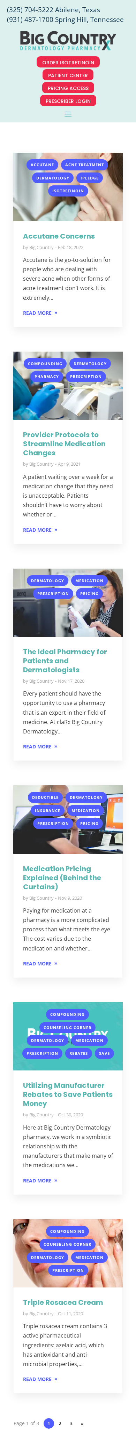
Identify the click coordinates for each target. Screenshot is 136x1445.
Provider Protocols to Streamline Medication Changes (64, 444)
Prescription (86, 376)
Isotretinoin (68, 190)
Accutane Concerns (59, 236)
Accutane (42, 164)
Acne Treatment (84, 164)
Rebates (78, 1053)
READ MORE (37, 313)
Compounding (45, 363)
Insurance (47, 810)
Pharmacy (47, 376)
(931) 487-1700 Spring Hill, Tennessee (65, 19)
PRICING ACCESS (68, 88)
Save (104, 1053)
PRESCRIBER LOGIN (68, 101)
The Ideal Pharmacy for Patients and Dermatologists (65, 661)
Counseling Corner (67, 1027)
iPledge (90, 177)
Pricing (89, 593)
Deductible (45, 797)
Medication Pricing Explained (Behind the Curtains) (62, 878)
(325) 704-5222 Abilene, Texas (53, 9)
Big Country (41, 247)
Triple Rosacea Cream (63, 1302)
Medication (89, 580)
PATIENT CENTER (68, 75)
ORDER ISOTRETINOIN (68, 62)
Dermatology (52, 177)
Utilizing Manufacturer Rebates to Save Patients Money (68, 1094)
